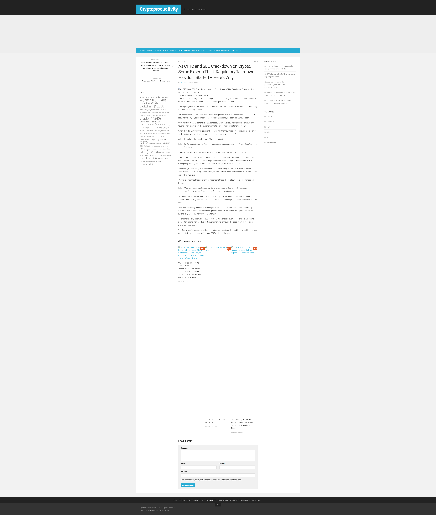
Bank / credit (152, 97)
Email (222, 463)
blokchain (152, 106)
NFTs (161, 152)
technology (148, 158)
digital (165, 128)
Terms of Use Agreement (218, 50)
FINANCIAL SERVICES (156, 136)
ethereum (145, 131)
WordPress (153, 510)
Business (145, 110)
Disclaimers (184, 50)
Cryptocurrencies (150, 122)
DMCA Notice (198, 50)
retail (146, 155)
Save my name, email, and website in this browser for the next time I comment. (212, 480)
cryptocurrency (150, 124)
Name (183, 463)
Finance (148, 133)
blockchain (149, 103)
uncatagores (271, 143)
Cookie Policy (169, 50)
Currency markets (155, 128)
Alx (168, 510)
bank (143, 97)
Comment (185, 448)
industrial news (155, 143)
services (153, 155)
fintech (269, 132)
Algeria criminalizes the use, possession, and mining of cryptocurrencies (276, 85)
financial (157, 133)
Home (142, 50)
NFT (149, 152)
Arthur (184, 83)
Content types (152, 115)
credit (162, 115)
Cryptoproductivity (159, 9)
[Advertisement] (218, 31)
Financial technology (149, 140)
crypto (235, 50)
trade (160, 158)
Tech (167, 155)
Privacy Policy (154, 50)
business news (157, 110)
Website (184, 471)
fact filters (156, 131)
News (166, 149)
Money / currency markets (152, 149)
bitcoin (155, 100)
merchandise (158, 146)
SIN (161, 155)
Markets (148, 146)
